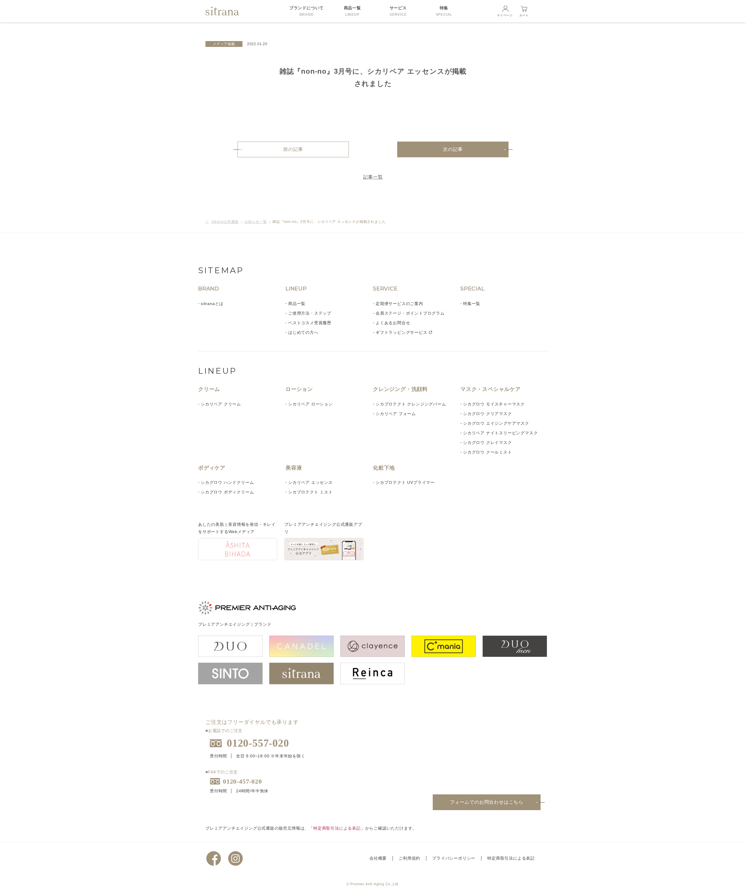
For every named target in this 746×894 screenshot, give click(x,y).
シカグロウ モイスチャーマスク (494, 404)
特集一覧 (471, 303)
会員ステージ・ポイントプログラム (410, 313)
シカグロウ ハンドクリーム (227, 482)
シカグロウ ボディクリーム (227, 492)
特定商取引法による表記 (337, 828)
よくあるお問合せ (393, 322)
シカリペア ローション (310, 404)
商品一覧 (296, 303)
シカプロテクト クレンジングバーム (411, 404)
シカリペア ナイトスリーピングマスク (500, 433)
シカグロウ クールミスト (487, 452)
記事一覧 (373, 177)
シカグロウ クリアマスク (487, 413)
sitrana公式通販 (225, 222)
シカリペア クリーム (221, 404)
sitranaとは (212, 303)
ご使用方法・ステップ (309, 313)
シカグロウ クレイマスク (487, 442)
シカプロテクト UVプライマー (405, 482)
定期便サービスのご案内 (399, 303)
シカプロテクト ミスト (310, 492)
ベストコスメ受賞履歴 (309, 322)
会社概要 (378, 858)
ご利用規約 (409, 858)
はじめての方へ (303, 332)
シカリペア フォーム (396, 413)
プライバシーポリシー (453, 858)
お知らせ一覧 (255, 222)
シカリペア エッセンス (310, 482)
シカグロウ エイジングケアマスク (496, 423)
